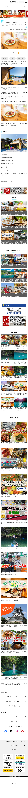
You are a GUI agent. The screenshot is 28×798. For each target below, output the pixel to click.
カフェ (4, 58)
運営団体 (18, 749)
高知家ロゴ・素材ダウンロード (15, 741)
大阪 (12, 58)
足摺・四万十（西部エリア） (16, 696)
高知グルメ (21, 58)
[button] (24, 7)
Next (27, 14)
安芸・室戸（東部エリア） (17, 706)
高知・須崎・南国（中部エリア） (16, 701)
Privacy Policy (18, 745)
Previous (0, 14)
